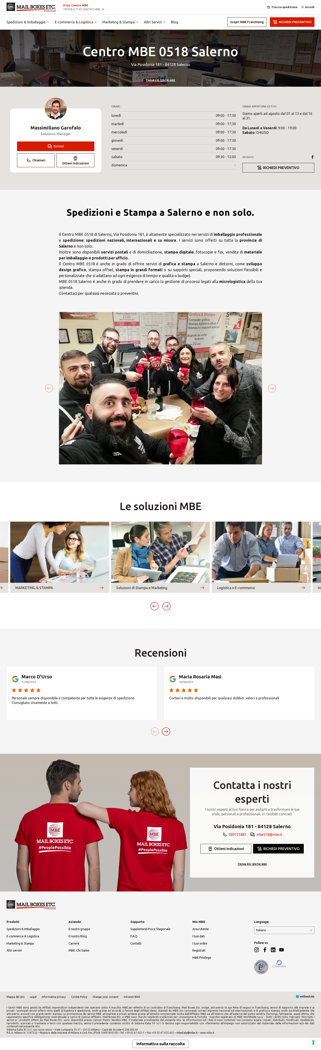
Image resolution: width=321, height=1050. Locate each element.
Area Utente (200, 929)
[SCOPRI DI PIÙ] (101, 587)
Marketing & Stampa (118, 22)
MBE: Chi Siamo (79, 950)
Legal (33, 996)
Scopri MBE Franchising (247, 22)
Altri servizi (14, 950)
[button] (154, 606)
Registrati (198, 950)
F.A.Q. (134, 936)
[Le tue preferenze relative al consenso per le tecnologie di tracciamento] (313, 1042)
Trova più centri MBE (160, 80)
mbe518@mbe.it (269, 834)
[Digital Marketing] (305, 997)
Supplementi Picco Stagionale (150, 929)
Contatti (135, 943)
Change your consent (106, 996)
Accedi (309, 7)
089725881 (238, 834)
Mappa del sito (16, 996)
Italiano (261, 930)
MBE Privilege (201, 957)
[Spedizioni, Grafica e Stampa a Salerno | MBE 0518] (31, 7)
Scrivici (59, 146)
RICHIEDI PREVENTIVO (295, 22)
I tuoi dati (198, 936)
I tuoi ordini (199, 943)
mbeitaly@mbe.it (187, 1032)
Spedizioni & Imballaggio (26, 22)
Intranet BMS (132, 996)
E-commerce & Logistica (74, 22)
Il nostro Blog (78, 936)
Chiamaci (38, 160)
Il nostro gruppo (79, 929)
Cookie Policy (79, 996)
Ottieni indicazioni (75, 163)
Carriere (74, 943)
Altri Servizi (153, 22)
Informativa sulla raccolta (160, 1043)
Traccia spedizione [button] (284, 7)
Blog (174, 22)
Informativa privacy (54, 996)
